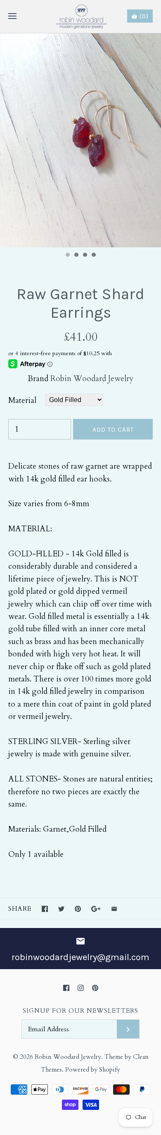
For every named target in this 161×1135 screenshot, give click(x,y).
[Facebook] (66, 988)
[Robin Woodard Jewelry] (81, 16)
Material (22, 400)
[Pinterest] (95, 988)
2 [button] (76, 255)
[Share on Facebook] (45, 909)
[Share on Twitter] (61, 909)
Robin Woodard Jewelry (91, 378)
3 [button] (84, 255)
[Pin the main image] (78, 909)
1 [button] (67, 255)
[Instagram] (81, 988)
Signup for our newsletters (80, 1011)
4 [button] (93, 255)
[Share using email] (114, 909)
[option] (80, 140)
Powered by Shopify (92, 1069)
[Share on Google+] (96, 909)
